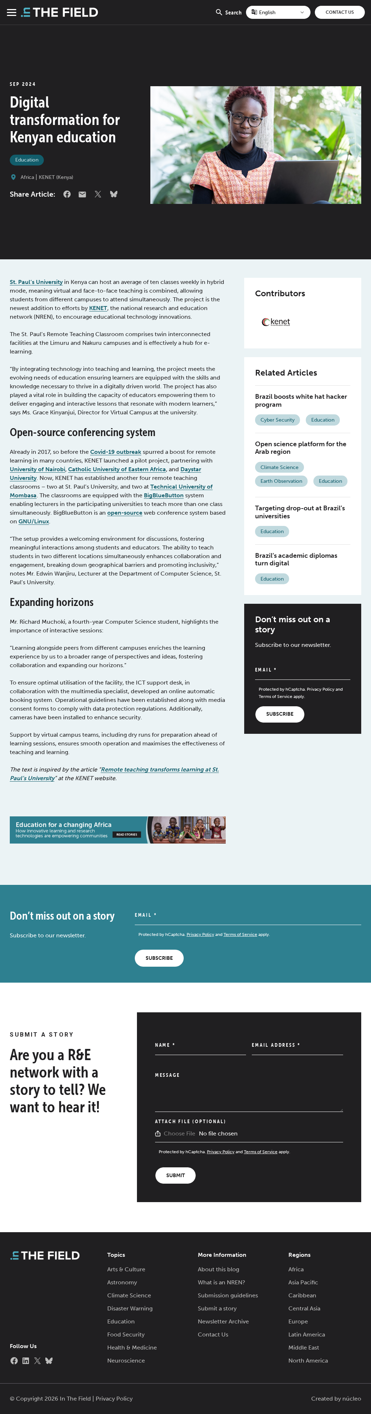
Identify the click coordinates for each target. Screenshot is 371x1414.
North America (308, 1360)
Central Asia (304, 1308)
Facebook (67, 194)
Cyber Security (277, 420)
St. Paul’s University (36, 282)
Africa (27, 177)
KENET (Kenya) (56, 177)
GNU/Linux (33, 521)
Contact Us (340, 12)
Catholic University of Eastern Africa (117, 469)
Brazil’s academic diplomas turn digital (296, 560)
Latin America (306, 1334)
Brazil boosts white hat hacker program (301, 401)
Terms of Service (275, 696)
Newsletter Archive (223, 1321)
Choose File (179, 1133)
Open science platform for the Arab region (300, 448)
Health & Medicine (132, 1347)
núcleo (351, 1398)
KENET (98, 308)
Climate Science (279, 467)
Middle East (303, 1347)
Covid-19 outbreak (115, 451)
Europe (298, 1321)
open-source (124, 512)
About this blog (218, 1269)
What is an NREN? (221, 1282)
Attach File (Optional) (190, 1121)
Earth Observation (281, 481)
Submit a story (217, 1308)
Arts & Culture (126, 1269)
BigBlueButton (164, 495)
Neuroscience (126, 1360)
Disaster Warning (130, 1308)
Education (26, 160)
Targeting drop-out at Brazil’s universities (300, 512)
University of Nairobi (37, 469)
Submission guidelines (228, 1295)
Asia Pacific (303, 1282)
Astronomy (122, 1282)
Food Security (126, 1334)
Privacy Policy (320, 689)
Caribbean (302, 1295)
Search (233, 17)
